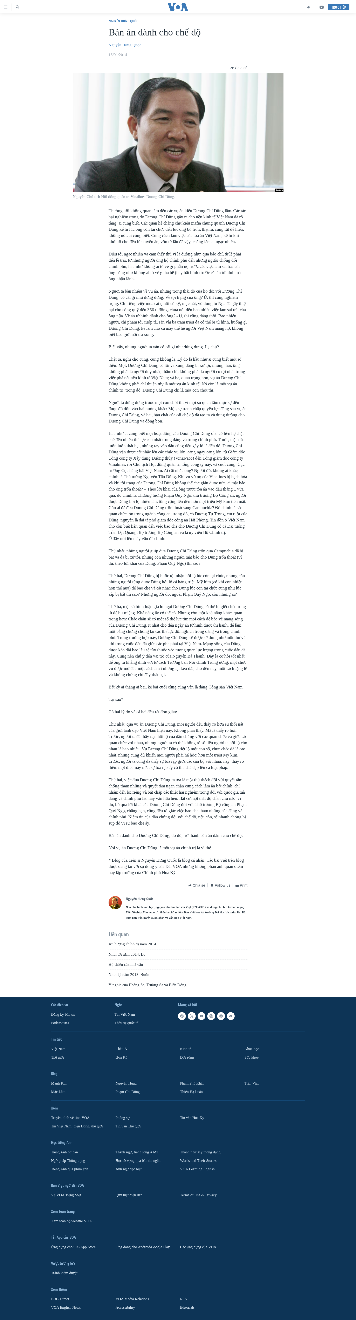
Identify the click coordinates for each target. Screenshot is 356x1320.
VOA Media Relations (132, 1299)
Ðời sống (187, 1057)
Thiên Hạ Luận (191, 1091)
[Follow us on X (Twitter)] (192, 1016)
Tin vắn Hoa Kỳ (192, 1117)
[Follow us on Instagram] (211, 1016)
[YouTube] (321, 7)
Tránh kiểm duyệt (64, 1273)
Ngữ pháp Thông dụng (68, 1160)
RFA (183, 1299)
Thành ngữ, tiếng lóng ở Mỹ (137, 1152)
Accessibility (125, 1307)
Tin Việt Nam (125, 1014)
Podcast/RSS (60, 1023)
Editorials (187, 1307)
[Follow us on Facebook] (182, 1016)
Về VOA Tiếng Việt (66, 1195)
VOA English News (66, 1307)
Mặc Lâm (58, 1091)
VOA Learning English (197, 1169)
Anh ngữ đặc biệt (129, 1169)
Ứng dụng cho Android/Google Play (143, 1247)
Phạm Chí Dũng (128, 1091)
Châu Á (121, 1049)
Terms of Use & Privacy (198, 1195)
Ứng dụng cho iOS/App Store (73, 1247)
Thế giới (57, 1057)
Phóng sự (123, 1117)
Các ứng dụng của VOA (198, 1247)
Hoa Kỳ (121, 1057)
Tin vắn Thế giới (128, 1126)
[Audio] (308, 7)
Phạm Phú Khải (192, 1083)
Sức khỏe (252, 1057)
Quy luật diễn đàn (129, 1195)
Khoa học (252, 1049)
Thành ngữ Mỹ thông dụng (200, 1152)
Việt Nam (58, 1049)
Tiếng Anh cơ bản (64, 1152)
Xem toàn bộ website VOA (71, 1221)
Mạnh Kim (59, 1083)
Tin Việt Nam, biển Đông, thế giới (77, 1126)
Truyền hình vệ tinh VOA (70, 1117)
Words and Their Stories (198, 1160)
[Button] (239, 68)
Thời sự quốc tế (126, 1023)
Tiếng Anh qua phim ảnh (69, 1169)
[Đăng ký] (231, 1016)
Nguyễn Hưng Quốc (123, 21)
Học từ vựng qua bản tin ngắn (138, 1160)
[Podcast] (221, 1016)
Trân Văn (252, 1083)
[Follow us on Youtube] (201, 1016)
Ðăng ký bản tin (63, 1014)
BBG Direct (60, 1299)
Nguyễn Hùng (126, 1083)
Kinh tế (185, 1049)
